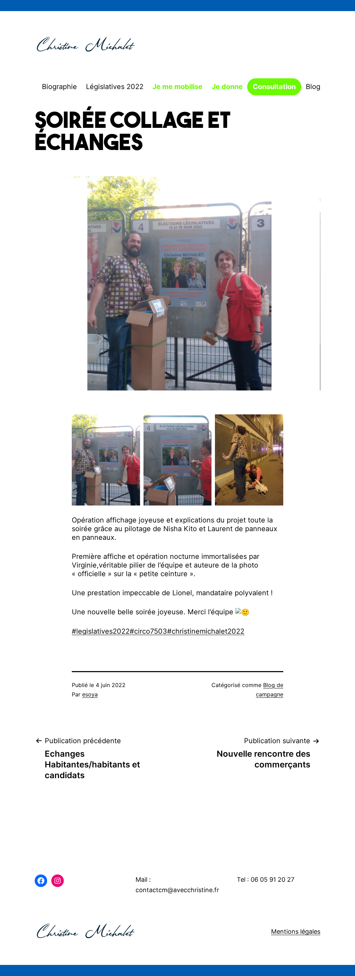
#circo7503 (148, 631)
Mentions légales (295, 931)
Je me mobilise (177, 86)
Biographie (59, 86)
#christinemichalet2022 (205, 631)
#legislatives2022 (101, 631)
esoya (90, 694)
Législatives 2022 (115, 86)
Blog (313, 86)
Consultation (274, 86)
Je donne (227, 86)
